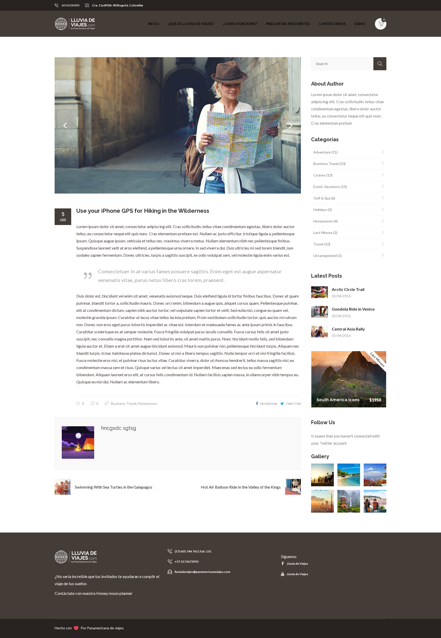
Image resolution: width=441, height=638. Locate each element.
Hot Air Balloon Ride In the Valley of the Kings (241, 487)
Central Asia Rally (348, 328)
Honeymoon (147, 403)
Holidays (320, 209)
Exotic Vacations (326, 186)
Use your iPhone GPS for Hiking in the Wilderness (142, 210)
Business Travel (123, 403)
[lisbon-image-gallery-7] (375, 501)
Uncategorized (325, 255)
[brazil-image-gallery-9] (322, 475)
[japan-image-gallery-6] (322, 501)
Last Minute (323, 232)
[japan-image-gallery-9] (375, 475)
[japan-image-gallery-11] (348, 501)
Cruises (319, 175)
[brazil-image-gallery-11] (348, 475)
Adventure (322, 152)
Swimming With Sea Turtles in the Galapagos (113, 487)
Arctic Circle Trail (348, 289)
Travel (318, 244)
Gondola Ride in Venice (353, 308)
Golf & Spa (321, 198)
